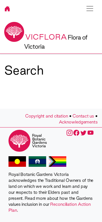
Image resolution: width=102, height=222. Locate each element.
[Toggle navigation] (90, 8)
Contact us (83, 116)
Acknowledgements (78, 122)
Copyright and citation (46, 116)
